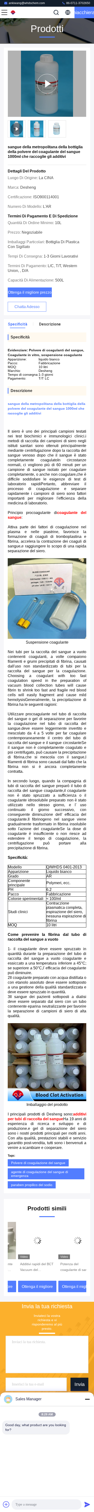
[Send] (87, 1504)
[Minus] (87, 1399)
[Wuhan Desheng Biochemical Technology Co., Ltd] (20, 12)
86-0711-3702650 (78, 3)
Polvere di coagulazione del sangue (38, 1163)
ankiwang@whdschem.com (27, 3)
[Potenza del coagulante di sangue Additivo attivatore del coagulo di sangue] (67, 1240)
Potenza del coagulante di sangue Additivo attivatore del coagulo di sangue (66, 1267)
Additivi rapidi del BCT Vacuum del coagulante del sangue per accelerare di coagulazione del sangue (27, 1267)
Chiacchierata (84, 12)
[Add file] (6, 1504)
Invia (79, 1384)
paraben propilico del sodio (31, 1185)
